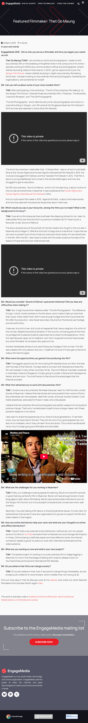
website (53, 580)
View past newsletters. (63, 634)
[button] (78, 3)
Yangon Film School (15, 73)
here (40, 583)
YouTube (28, 534)
